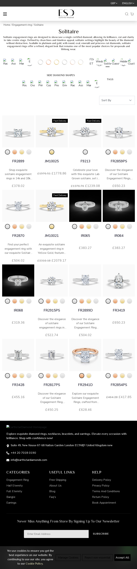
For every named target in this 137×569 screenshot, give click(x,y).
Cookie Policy (34, 564)
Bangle (10, 497)
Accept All (122, 558)
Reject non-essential (98, 558)
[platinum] (28, 152)
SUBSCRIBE (101, 533)
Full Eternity (14, 491)
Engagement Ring (17, 480)
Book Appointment (104, 503)
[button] (130, 100)
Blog (52, 491)
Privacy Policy (100, 486)
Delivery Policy (101, 480)
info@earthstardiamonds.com (29, 460)
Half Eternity (14, 486)
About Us (55, 486)
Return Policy (100, 497)
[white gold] (7, 152)
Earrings (11, 503)
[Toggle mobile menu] (5, 13)
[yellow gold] (21, 152)
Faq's (52, 497)
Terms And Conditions (106, 491)
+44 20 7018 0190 (23, 453)
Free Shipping (57, 480)
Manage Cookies (68, 558)
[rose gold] (14, 152)
